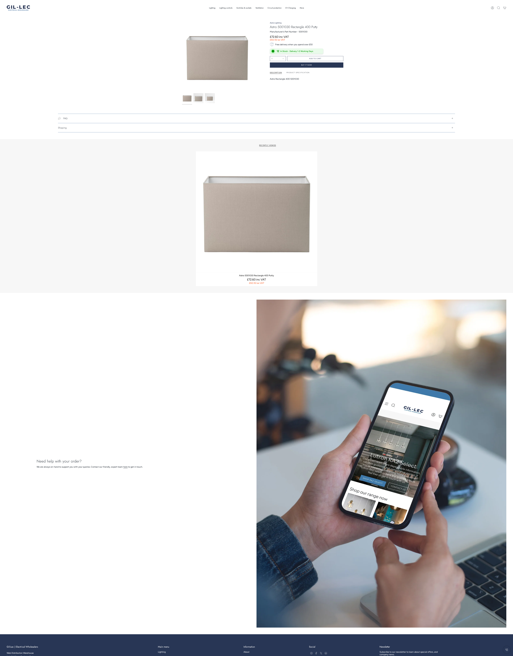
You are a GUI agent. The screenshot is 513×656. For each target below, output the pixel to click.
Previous (182, 57)
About (246, 652)
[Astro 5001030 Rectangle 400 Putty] (256, 212)
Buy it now (306, 65)
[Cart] (505, 8)
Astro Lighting (275, 23)
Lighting (162, 652)
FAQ (65, 118)
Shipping (62, 127)
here (125, 467)
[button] (212, 8)
